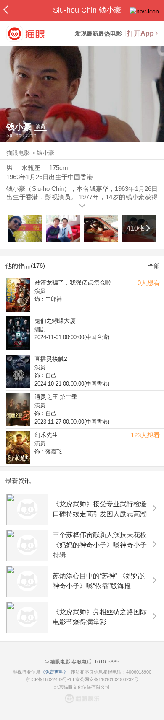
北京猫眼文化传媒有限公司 (82, 686)
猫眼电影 (18, 152)
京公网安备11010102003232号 (106, 679)
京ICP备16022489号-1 (48, 679)
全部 (154, 265)
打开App (140, 33)
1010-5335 (106, 662)
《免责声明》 (54, 671)
